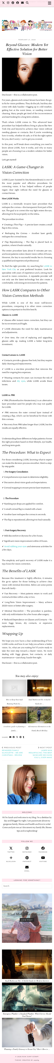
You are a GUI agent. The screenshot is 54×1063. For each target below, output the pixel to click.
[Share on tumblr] (23, 737)
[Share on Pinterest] (20, 737)
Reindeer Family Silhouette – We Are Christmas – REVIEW (12, 751)
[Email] (22, 3)
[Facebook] (17, 3)
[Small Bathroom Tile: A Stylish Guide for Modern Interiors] (39, 688)
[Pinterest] (13, 3)
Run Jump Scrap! (30, 1056)
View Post (27, 920)
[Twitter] (3, 3)
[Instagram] (8, 3)
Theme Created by (27, 1060)
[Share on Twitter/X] (17, 737)
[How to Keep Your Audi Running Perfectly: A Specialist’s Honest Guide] (14, 688)
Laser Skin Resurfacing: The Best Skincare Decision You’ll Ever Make (40, 752)
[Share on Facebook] (13, 737)
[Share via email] (10, 737)
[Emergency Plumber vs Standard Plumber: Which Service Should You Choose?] (27, 997)
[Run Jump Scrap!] (27, 24)
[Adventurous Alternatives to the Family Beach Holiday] (39, 715)
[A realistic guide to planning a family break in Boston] (14, 715)
